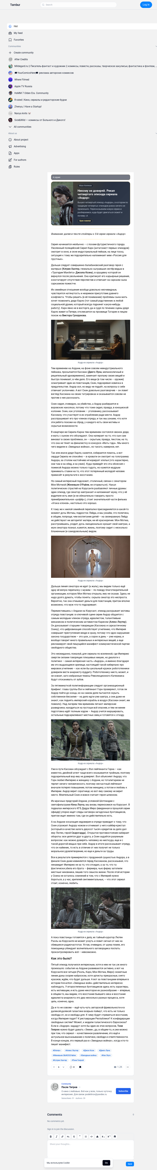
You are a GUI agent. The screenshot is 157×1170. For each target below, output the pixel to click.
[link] (72, 1067)
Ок (106, 1163)
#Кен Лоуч (106, 1055)
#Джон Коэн (88, 1050)
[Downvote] (63, 1067)
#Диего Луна (104, 1050)
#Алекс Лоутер (71, 1050)
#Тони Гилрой (78, 1060)
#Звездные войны (89, 1055)
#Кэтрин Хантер (60, 1060)
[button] (15, 5)
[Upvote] (54, 1067)
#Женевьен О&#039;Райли (64, 1055)
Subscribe (123, 1091)
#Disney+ (57, 1050)
